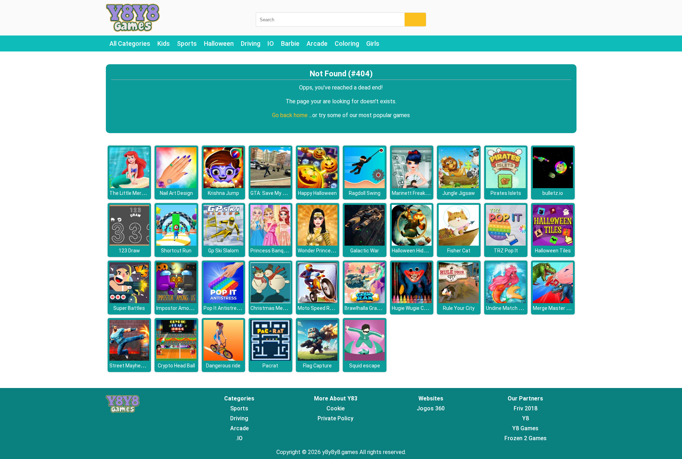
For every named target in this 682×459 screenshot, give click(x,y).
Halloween (219, 43)
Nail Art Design (176, 193)
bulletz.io (552, 193)
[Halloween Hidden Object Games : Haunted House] (412, 244)
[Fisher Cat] (459, 244)
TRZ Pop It (506, 250)
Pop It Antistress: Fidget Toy (236, 308)
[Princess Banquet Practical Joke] (270, 244)
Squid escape (364, 365)
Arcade (317, 43)
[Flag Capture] (318, 359)
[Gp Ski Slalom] (224, 244)
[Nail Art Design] (176, 186)
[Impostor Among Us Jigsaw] (176, 301)
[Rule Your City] (459, 301)
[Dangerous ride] (224, 359)
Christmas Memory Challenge (284, 308)
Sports (187, 43)
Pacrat (270, 365)
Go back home (290, 115)
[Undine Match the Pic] (506, 301)
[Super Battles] (129, 301)
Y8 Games (525, 428)
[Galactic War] (365, 244)
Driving (250, 43)
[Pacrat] (270, 359)
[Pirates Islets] (506, 186)
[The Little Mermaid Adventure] (129, 186)
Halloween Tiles (553, 250)
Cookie (335, 408)
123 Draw (129, 250)
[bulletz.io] (553, 186)
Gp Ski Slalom (223, 250)
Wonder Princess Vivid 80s (328, 250)
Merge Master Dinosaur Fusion (567, 308)
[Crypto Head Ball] (176, 359)
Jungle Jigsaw (458, 193)
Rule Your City (459, 308)
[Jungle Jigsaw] (459, 186)
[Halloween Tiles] (553, 244)
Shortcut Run (176, 250)
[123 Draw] (129, 244)
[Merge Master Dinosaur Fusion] (553, 301)
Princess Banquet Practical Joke (287, 250)
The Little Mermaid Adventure (143, 193)
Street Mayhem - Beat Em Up (142, 365)
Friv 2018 (525, 408)
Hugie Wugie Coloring (415, 308)
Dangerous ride (223, 365)
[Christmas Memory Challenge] (270, 301)
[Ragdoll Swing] (365, 186)
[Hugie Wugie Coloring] (412, 301)
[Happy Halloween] (318, 186)
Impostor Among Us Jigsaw (187, 308)
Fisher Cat (458, 250)
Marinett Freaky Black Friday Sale (429, 193)
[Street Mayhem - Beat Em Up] (129, 359)
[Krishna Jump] (224, 186)
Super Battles (129, 308)
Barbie (290, 43)
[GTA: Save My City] (270, 186)
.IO (239, 438)
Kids (163, 43)
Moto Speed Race (318, 308)
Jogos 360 (431, 408)
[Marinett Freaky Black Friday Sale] (412, 186)
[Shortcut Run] (176, 244)
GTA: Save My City (270, 193)
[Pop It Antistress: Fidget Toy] (224, 301)
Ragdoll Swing (364, 193)
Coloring (347, 43)
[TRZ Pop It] (506, 244)
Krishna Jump (223, 193)
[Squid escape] (365, 359)
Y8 (525, 418)
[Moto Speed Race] (318, 301)
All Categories (129, 43)
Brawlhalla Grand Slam (370, 308)
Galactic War (364, 250)
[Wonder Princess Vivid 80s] (318, 244)
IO (270, 43)
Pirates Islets (506, 193)
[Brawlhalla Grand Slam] (365, 301)
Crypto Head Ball (176, 365)
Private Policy (335, 418)
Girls (372, 43)
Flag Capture (317, 365)
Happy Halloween (317, 193)
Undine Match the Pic (510, 308)
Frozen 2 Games (525, 438)
